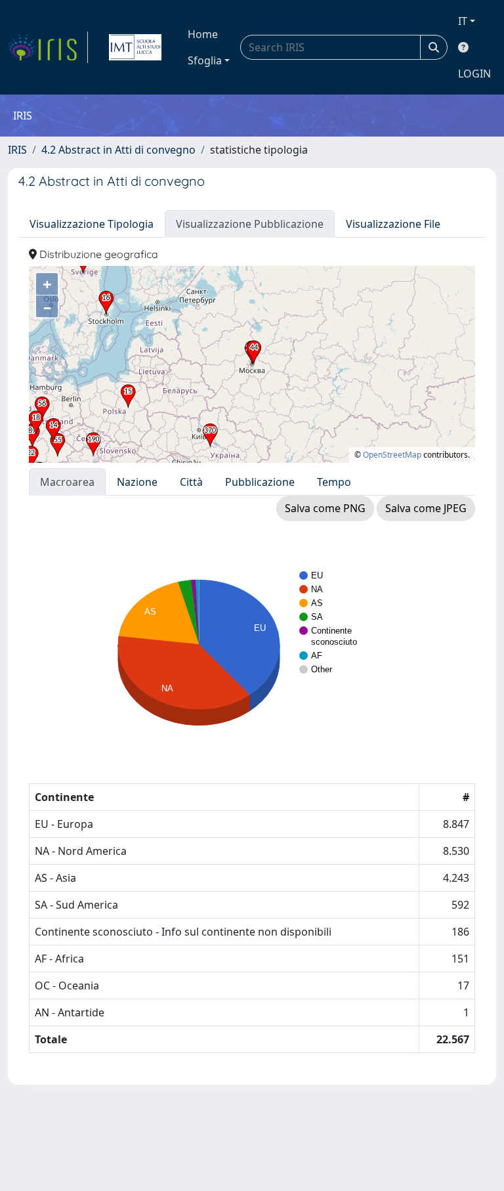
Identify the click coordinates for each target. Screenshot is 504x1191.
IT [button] (462, 21)
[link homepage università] (135, 47)
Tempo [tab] (334, 482)
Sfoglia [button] (205, 60)
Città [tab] (191, 482)
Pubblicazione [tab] (260, 482)
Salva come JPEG (426, 508)
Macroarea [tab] (67, 482)
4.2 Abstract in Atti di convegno (118, 149)
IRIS (17, 149)
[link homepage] (48, 47)
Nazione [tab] (137, 482)
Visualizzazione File (393, 224)
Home (203, 34)
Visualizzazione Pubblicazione (250, 224)
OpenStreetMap (392, 454)
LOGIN (474, 73)
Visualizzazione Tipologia (92, 224)
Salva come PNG (325, 508)
